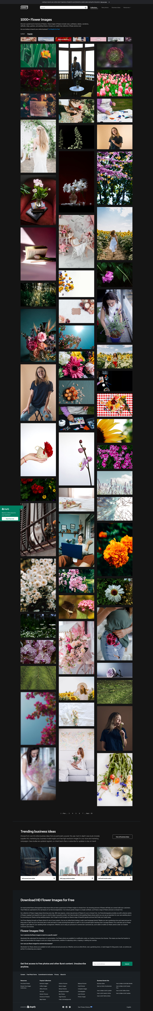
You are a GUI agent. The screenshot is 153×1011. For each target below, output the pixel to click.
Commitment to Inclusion (45, 974)
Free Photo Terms (32, 974)
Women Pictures (44, 994)
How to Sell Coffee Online (122, 990)
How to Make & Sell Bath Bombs (124, 983)
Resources (127, 7)
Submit (127, 964)
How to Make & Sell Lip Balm (104, 990)
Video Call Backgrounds (65, 999)
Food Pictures (81, 986)
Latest (23, 33)
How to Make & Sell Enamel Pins (123, 987)
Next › (88, 813)
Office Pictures (43, 989)
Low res (50, 65)
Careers (23, 974)
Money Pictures (63, 989)
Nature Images (62, 986)
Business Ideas (101, 983)
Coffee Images (43, 986)
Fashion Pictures (63, 983)
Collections (93, 7)
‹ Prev (64, 813)
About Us (63, 974)
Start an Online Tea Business (104, 986)
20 (91, 813)
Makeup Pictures (82, 983)
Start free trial (10, 519)
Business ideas (116, 7)
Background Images (64, 991)
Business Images (44, 983)
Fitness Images (82, 996)
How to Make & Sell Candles (123, 993)
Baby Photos (43, 999)
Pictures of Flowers (45, 996)
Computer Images (82, 989)
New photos (105, 7)
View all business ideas (122, 837)
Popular (30, 33)
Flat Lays (42, 991)
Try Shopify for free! (54, 29)
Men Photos (62, 994)
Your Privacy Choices (84, 1007)
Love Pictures (81, 994)
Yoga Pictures (62, 996)
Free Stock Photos (25, 983)
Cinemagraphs (81, 991)
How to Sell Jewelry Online (104, 993)
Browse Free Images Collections (26, 987)
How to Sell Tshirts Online (103, 996)
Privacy (56, 974)
